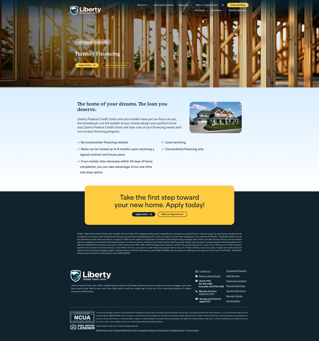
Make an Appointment (207, 5)
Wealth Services (238, 10)
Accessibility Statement (148, 330)
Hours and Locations (164, 5)
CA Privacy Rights (192, 330)
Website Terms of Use (104, 330)
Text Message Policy (177, 330)
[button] (201, 10)
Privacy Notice (163, 330)
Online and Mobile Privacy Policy (125, 330)
